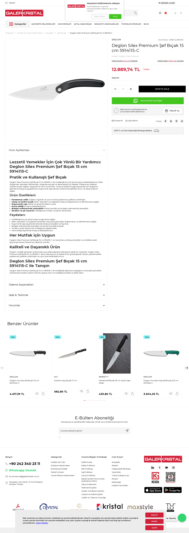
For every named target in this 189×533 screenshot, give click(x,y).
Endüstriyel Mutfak (59, 469)
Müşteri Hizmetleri (120, 485)
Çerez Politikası (42, 523)
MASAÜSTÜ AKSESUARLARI (106, 24)
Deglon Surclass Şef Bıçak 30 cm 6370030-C (24, 381)
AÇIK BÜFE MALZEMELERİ (43, 24)
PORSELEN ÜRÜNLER (131, 24)
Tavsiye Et (118, 120)
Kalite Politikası (88, 465)
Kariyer (115, 479)
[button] (85, 400)
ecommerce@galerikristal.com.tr (24, 476)
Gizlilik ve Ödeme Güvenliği (93, 497)
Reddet (154, 521)
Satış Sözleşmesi (88, 484)
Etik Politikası (87, 469)
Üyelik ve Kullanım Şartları (92, 491)
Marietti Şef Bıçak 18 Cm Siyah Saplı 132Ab (114, 381)
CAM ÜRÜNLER (64, 24)
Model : (125, 56)
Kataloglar (116, 482)
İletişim (115, 465)
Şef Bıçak (172, 61)
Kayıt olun (127, 430)
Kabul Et (154, 515)
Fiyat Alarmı (132, 120)
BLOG (146, 24)
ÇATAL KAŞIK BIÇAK (83, 24)
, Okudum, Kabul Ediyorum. (84, 437)
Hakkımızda (86, 462)
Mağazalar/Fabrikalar (121, 469)
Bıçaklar (50, 33)
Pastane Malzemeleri (60, 465)
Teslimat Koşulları (89, 487)
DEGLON (116, 39)
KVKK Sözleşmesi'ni (71, 437)
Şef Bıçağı (61, 33)
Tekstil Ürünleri (57, 472)
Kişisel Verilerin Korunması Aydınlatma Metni (92, 480)
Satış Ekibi (116, 472)
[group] (56, 89)
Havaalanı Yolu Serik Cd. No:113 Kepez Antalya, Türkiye (26, 483)
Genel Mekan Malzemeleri (63, 475)
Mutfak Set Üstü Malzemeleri (30, 33)
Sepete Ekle (162, 89)
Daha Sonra (99, 16)
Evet (115, 16)
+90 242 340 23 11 (24, 464)
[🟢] (182, 518)
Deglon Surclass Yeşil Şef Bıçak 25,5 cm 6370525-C (160, 381)
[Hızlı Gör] (37, 393)
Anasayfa (9, 33)
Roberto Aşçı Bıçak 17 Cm (65, 380)
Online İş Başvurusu (120, 475)
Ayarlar (154, 527)
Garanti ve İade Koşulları (92, 494)
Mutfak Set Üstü (58, 462)
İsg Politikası (86, 472)
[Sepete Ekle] (43, 393)
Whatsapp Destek (22, 470)
